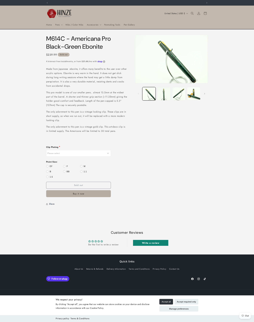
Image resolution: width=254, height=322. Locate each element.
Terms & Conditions (80, 318)
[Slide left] (138, 93)
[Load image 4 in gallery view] (193, 93)
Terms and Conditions (139, 268)
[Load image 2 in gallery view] (164, 93)
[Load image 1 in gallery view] (149, 93)
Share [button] (52, 203)
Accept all (166, 302)
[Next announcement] (207, 3)
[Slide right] (204, 93)
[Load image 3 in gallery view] (179, 93)
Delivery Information (116, 268)
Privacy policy (62, 318)
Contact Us (174, 268)
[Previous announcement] (47, 3)
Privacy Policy (159, 268)
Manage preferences (179, 309)
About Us (79, 268)
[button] (59, 25)
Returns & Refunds (94, 268)
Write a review (150, 243)
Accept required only (186, 302)
